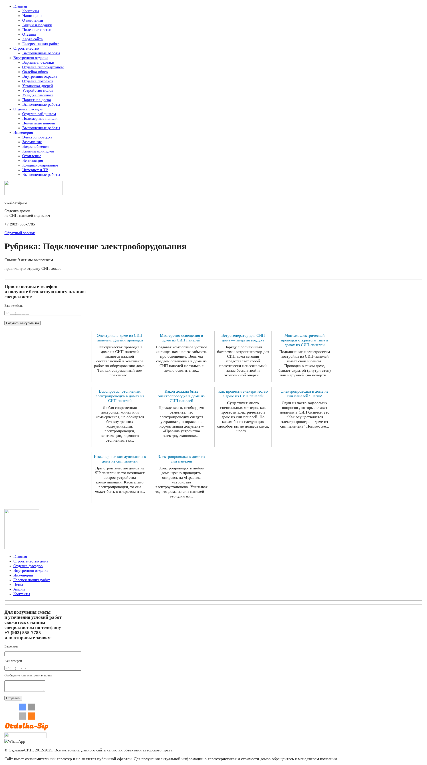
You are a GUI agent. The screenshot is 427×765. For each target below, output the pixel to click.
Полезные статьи (36, 29)
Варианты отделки (38, 62)
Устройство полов (37, 90)
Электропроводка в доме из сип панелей (181, 458)
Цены (18, 584)
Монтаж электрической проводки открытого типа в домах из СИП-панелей (304, 340)
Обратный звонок (19, 233)
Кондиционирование (40, 165)
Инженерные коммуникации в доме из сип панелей (120, 458)
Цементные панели (38, 123)
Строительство (26, 48)
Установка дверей (37, 85)
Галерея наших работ (40, 43)
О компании (32, 20)
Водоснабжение (35, 146)
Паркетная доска (36, 99)
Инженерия (23, 132)
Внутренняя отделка (30, 57)
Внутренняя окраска (39, 76)
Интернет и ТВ (35, 170)
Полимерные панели (40, 118)
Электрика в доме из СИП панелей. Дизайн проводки (120, 337)
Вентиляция (32, 160)
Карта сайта (32, 39)
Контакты (30, 11)
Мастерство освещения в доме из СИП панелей (181, 337)
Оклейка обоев (35, 71)
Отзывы (29, 34)
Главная (20, 6)
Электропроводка (37, 137)
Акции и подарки (37, 25)
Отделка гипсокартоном (43, 67)
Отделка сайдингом (39, 114)
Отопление (31, 156)
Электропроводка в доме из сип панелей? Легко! (304, 393)
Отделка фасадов (28, 109)
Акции (19, 589)
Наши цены (32, 15)
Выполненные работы (41, 53)
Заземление (32, 142)
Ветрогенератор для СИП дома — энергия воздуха (243, 337)
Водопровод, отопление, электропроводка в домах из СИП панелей (120, 396)
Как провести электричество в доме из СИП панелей (243, 393)
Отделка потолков (37, 81)
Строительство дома (30, 561)
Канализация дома (38, 151)
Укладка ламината (37, 95)
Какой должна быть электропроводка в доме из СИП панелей (181, 396)
